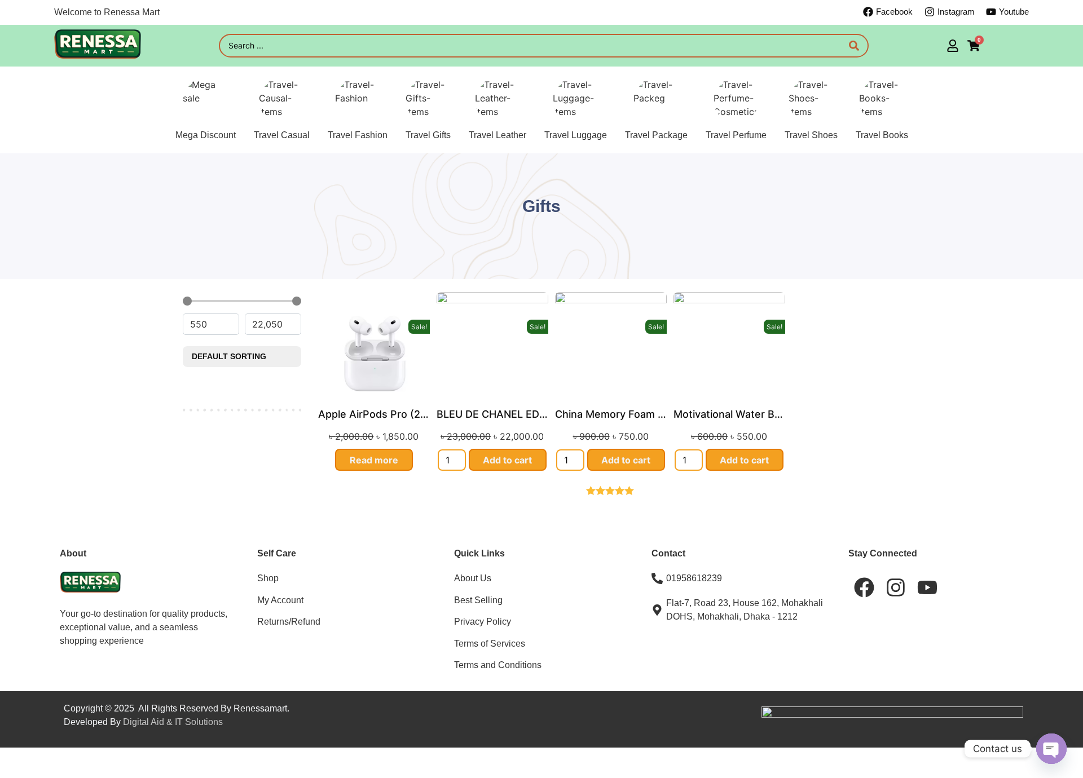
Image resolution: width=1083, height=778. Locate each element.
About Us (472, 578)
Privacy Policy (482, 621)
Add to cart (507, 460)
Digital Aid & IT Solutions (173, 722)
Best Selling (478, 600)
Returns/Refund (288, 621)
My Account (280, 600)
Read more (374, 460)
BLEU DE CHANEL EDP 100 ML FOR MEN (535, 414)
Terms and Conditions (498, 665)
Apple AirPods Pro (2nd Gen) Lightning (412, 414)
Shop (268, 578)
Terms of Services (489, 643)
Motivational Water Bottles (738, 414)
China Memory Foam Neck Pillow (634, 414)
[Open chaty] (1051, 748)
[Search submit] (854, 45)
